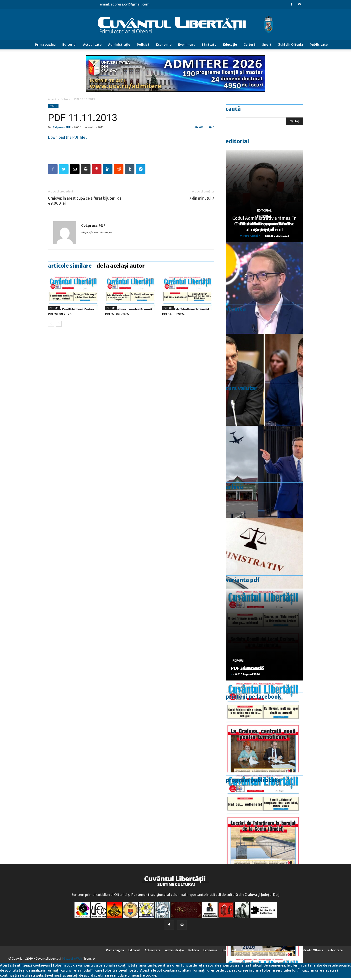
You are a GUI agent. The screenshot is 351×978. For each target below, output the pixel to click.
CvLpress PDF (61, 127)
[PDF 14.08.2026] (188, 292)
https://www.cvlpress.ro (96, 232)
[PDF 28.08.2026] (74, 292)
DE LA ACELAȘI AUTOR (120, 266)
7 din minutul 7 (201, 198)
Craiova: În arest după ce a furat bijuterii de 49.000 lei (85, 201)
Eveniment (186, 45)
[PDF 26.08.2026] (131, 292)
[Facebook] (291, 4)
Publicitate (319, 45)
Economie (163, 45)
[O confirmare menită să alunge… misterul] (264, 380)
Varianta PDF (243, 580)
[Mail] (299, 4)
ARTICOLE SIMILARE (70, 266)
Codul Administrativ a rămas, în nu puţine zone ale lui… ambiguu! (264, 223)
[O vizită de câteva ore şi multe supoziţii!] (264, 472)
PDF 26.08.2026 (117, 314)
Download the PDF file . (67, 137)
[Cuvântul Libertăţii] (175, 24)
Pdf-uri (65, 99)
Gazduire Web (72, 958)
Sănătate (209, 45)
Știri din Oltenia (290, 45)
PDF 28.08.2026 (60, 314)
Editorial (69, 45)
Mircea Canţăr (250, 235)
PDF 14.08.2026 (173, 314)
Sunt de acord (168, 975)
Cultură (249, 45)
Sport (266, 45)
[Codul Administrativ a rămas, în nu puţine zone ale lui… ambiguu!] (264, 564)
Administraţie (119, 45)
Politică (143, 45)
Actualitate (92, 45)
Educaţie (230, 45)
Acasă (52, 99)
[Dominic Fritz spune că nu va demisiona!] (264, 288)
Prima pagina (45, 45)
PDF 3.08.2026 (246, 668)
